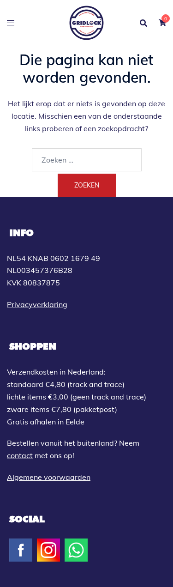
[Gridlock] (86, 22)
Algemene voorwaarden (48, 477)
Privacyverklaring (37, 304)
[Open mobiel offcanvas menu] (10, 23)
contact (20, 455)
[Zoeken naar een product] (143, 23)
